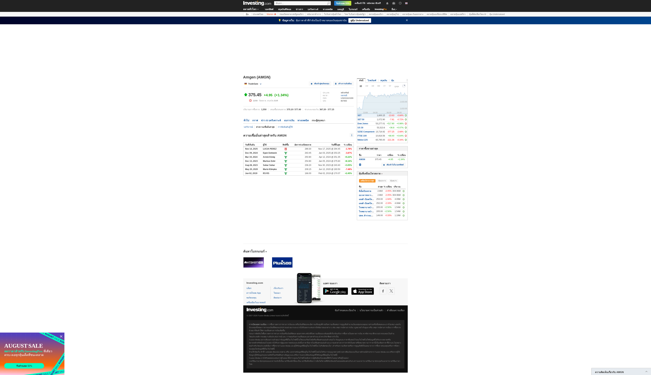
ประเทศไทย (258, 14)
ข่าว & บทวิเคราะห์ (271, 120)
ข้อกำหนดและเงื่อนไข (345, 310)
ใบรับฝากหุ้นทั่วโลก (332, 14)
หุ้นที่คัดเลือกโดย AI (477, 14)
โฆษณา (277, 293)
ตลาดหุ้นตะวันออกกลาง (412, 14)
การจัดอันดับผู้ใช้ (285, 127)
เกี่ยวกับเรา (278, 288)
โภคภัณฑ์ (372, 80)
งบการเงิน (289, 120)
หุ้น (247, 14)
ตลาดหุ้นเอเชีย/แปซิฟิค (437, 14)
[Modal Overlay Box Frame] (32, 354)
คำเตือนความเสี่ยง (395, 310)
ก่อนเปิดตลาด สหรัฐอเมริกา (292, 14)
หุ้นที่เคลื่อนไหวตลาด (370, 173)
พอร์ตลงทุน (251, 298)
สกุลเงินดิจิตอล (284, 9)
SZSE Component (366, 132)
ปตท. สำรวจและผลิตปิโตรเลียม (372, 215)
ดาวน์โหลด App (253, 293)
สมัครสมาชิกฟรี (374, 3)
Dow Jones (363, 123)
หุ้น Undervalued (497, 14)
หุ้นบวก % (382, 181)
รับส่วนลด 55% (343, 3)
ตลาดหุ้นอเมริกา (376, 14)
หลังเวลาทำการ (314, 14)
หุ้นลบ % (393, 181)
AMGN (362, 159)
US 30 (360, 127)
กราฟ (255, 120)
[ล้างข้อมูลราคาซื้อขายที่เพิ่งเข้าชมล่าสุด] (360, 164)
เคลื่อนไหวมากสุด (367, 181)
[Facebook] (383, 291)
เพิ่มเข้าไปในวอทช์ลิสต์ (395, 165)
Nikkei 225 (363, 140)
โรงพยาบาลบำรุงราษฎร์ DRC (372, 207)
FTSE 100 (362, 136)
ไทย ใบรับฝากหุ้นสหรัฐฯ (355, 14)
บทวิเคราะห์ (313, 9)
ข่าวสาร (299, 9)
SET (359, 115)
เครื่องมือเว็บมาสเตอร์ (255, 302)
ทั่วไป (246, 120)
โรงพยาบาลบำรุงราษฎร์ (369, 211)
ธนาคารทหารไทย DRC (369, 195)
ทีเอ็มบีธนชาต (365, 191)
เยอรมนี (344, 95)
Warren (270, 14)
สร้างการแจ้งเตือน (345, 84)
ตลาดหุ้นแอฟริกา (458, 14)
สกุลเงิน (383, 80)
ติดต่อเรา (278, 298)
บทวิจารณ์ (248, 127)
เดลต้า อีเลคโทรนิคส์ (368, 203)
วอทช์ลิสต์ (269, 9)
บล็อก (248, 288)
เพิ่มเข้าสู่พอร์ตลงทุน (321, 84)
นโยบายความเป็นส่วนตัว (371, 310)
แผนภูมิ (340, 9)
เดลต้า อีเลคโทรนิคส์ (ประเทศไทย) (374, 199)
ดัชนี (361, 80)
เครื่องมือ (366, 9)
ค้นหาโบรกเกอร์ (254, 251)
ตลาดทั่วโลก (249, 9)
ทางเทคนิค (328, 9)
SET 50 (361, 119)
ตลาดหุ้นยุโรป (393, 14)
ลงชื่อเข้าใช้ (360, 3)
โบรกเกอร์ (353, 9)
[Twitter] (391, 291)
